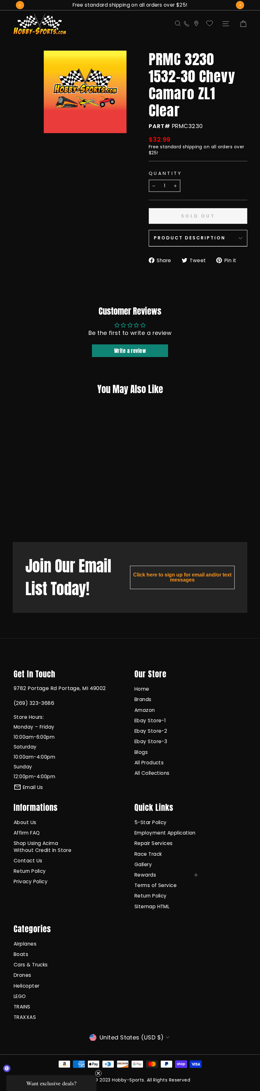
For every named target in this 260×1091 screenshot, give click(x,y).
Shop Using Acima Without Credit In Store (42, 846)
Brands (143, 699)
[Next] (240, 5)
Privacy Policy (31, 881)
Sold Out (31, 511)
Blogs (141, 752)
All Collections (152, 773)
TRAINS (22, 1006)
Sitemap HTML (151, 906)
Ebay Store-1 (150, 720)
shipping (192, 147)
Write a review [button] (130, 350)
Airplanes (25, 943)
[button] (51, 1083)
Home (141, 689)
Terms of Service (155, 885)
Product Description (189, 238)
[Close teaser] (98, 1073)
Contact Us (28, 860)
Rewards (145, 875)
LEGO (20, 996)
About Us (25, 822)
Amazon (144, 710)
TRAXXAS (25, 1017)
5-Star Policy (150, 822)
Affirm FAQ (27, 832)
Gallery (143, 864)
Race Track (148, 854)
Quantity (165, 173)
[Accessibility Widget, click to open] (6, 1068)
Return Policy (30, 871)
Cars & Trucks (31, 964)
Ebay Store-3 (150, 741)
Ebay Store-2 (150, 731)
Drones (22, 975)
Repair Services (153, 843)
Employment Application (165, 832)
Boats (21, 954)
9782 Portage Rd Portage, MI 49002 (60, 688)
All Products (149, 762)
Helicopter (27, 986)
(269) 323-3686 (34, 703)
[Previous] (20, 5)
